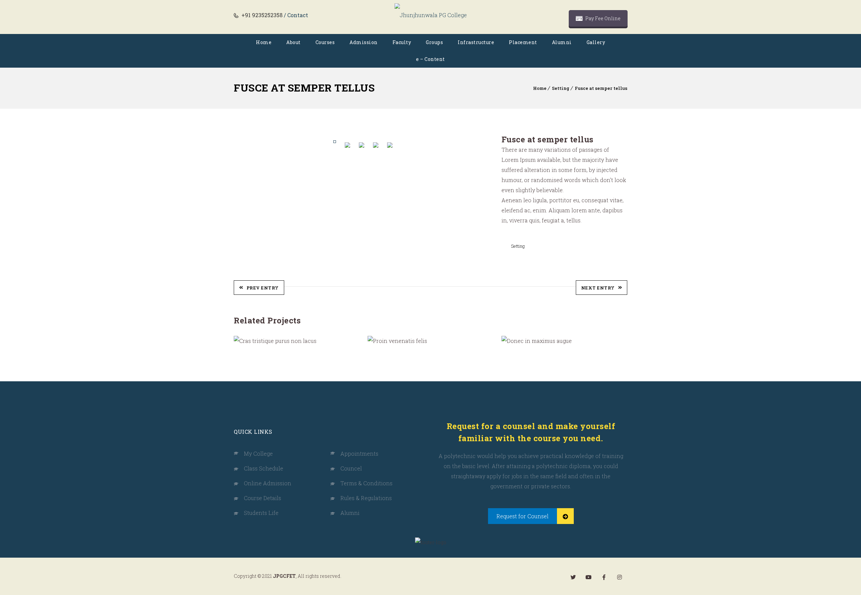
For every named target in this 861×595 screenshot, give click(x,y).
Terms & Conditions (366, 483)
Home (263, 42)
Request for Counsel (522, 516)
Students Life (261, 512)
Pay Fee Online (602, 18)
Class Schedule (263, 468)
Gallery (596, 42)
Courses (325, 42)
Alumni (562, 42)
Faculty (401, 42)
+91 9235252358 (261, 15)
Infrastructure (476, 42)
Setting (560, 88)
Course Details (262, 497)
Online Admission (267, 483)
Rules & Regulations (366, 497)
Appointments (359, 453)
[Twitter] (573, 577)
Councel (351, 468)
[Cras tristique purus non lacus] (250, 340)
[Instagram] (619, 577)
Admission (363, 42)
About (293, 42)
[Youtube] (589, 577)
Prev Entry (263, 288)
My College (258, 453)
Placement (523, 42)
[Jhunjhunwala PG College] (431, 15)
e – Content (430, 59)
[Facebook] (604, 577)
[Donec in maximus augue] (517, 340)
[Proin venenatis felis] (383, 340)
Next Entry (598, 288)
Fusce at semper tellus (601, 88)
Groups (434, 42)
